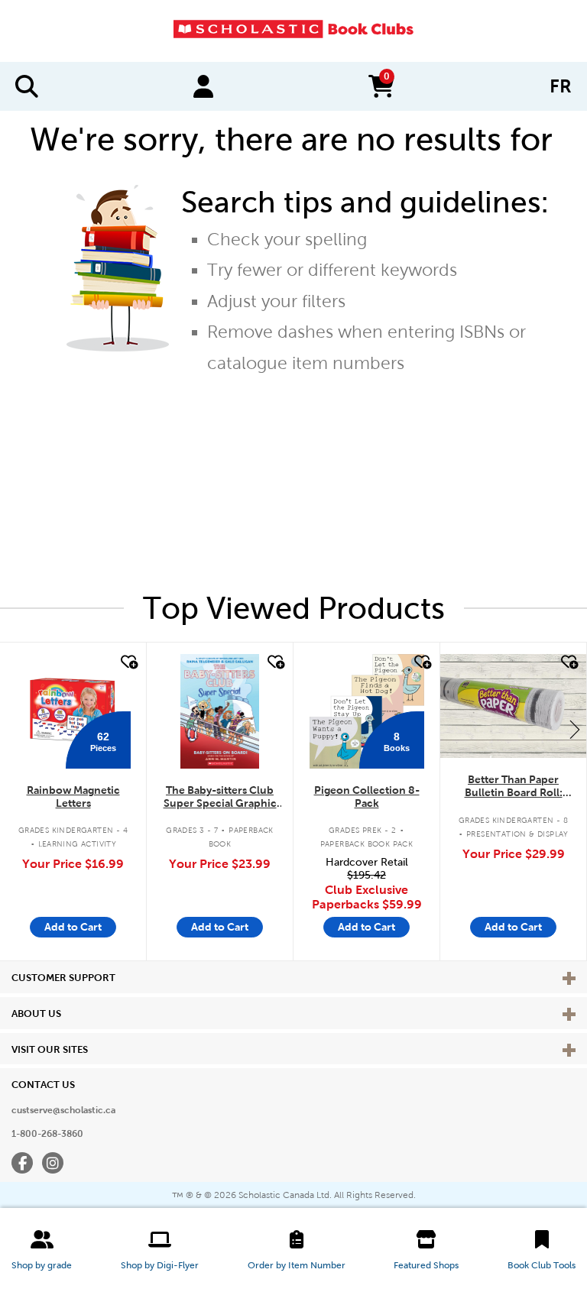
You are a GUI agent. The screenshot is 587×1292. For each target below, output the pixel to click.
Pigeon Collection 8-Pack (367, 796)
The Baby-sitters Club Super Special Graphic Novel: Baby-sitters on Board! (220, 797)
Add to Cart (73, 927)
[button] (41, 1250)
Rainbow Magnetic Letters (73, 796)
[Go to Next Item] (574, 729)
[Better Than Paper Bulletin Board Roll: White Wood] (513, 706)
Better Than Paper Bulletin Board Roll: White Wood (514, 786)
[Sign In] (203, 86)
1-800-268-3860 (47, 1133)
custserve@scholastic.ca (63, 1110)
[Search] (26, 86)
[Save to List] (127, 662)
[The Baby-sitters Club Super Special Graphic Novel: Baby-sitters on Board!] (219, 711)
